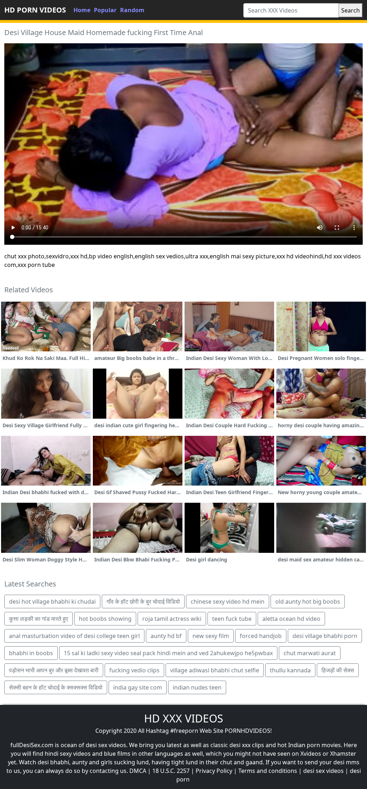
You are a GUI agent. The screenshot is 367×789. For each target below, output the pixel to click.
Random (132, 10)
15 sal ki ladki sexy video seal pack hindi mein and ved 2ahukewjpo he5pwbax (168, 653)
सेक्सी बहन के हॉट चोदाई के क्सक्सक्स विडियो (56, 687)
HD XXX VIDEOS (183, 718)
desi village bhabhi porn (324, 636)
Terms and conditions (267, 771)
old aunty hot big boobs (307, 601)
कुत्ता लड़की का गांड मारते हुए (38, 619)
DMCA (137, 771)
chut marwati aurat (309, 653)
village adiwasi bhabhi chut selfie (214, 670)
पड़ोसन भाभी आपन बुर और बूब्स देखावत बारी (54, 670)
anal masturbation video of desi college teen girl (74, 636)
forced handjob (261, 636)
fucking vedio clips (134, 670)
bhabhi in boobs (31, 653)
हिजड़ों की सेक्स (337, 670)
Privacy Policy (214, 771)
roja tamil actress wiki (171, 619)
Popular (105, 10)
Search (350, 10)
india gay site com (137, 687)
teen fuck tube (232, 619)
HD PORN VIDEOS (35, 10)
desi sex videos (323, 771)
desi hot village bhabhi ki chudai (52, 601)
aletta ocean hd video (291, 619)
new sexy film (210, 636)
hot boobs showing (105, 619)
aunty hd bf (166, 636)
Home (81, 10)
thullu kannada (290, 670)
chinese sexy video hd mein (227, 601)
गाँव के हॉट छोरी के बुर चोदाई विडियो (143, 601)
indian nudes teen (197, 687)
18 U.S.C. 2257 (171, 771)
